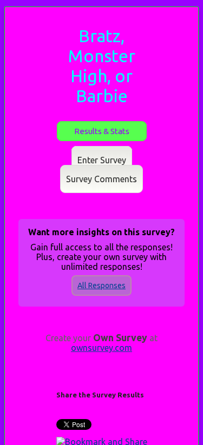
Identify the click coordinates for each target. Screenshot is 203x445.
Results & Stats (101, 131)
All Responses (101, 285)
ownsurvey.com (101, 348)
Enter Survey (101, 160)
